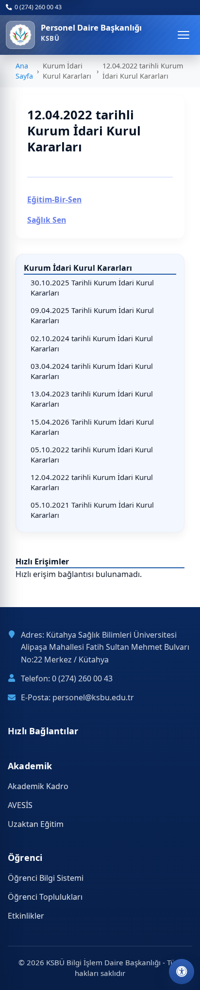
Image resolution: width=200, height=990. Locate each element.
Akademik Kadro (38, 786)
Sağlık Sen (46, 219)
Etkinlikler (26, 915)
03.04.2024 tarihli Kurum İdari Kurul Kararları (92, 371)
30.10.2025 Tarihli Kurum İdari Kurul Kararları (92, 287)
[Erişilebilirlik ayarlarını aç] (181, 971)
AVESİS (20, 805)
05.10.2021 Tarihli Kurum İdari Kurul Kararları (92, 510)
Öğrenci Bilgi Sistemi (45, 878)
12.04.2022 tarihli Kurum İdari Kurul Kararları (92, 482)
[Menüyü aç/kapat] (183, 35)
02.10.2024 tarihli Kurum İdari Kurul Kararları (92, 343)
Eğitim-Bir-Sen (54, 199)
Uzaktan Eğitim (36, 824)
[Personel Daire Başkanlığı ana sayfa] (20, 35)
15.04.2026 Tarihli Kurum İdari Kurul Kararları (92, 427)
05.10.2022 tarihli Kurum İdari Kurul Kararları (92, 454)
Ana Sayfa (24, 71)
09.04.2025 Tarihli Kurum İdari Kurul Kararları (92, 315)
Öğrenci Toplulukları (45, 896)
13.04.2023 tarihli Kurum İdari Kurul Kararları (92, 399)
